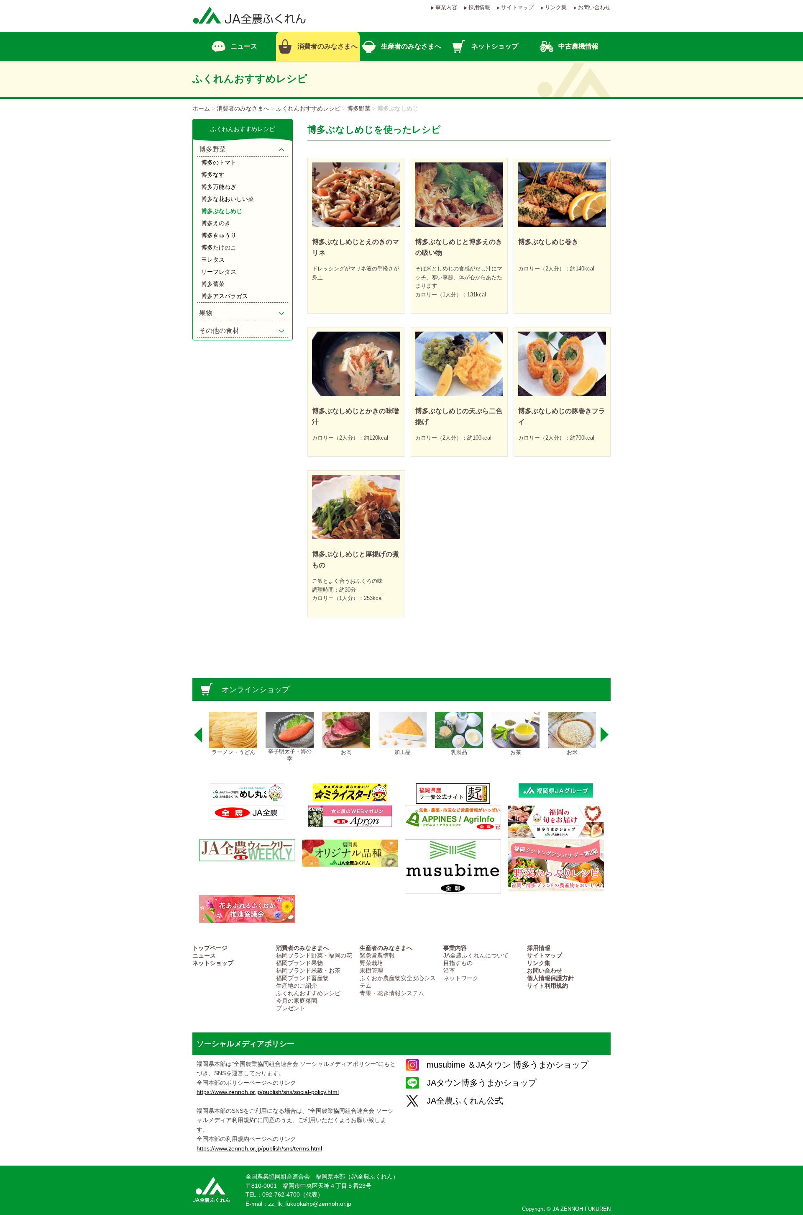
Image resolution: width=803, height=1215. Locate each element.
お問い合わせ (594, 7)
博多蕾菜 (213, 284)
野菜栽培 (371, 963)
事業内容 (446, 7)
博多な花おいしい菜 (227, 199)
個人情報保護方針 (550, 978)
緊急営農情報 (377, 955)
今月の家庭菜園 (296, 1001)
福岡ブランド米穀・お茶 (308, 971)
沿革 (449, 971)
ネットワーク (460, 978)
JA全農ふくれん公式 (465, 1100)
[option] (233, 734)
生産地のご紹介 (296, 986)
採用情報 (479, 7)
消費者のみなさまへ (243, 108)
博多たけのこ (218, 247)
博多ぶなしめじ (221, 211)
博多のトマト (218, 162)
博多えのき (215, 223)
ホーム (201, 108)
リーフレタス (218, 271)
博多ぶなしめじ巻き (548, 241)
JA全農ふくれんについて (476, 955)
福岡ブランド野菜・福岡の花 (314, 955)
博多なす (213, 174)
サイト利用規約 (547, 986)
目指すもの (458, 963)
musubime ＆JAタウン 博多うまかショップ (507, 1064)
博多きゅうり (218, 235)
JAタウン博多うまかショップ (482, 1082)
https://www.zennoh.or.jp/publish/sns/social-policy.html (268, 1092)
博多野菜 (359, 108)
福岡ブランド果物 (299, 963)
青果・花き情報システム (392, 993)
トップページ (210, 948)
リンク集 (556, 7)
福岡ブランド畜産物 (302, 978)
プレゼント (290, 1008)
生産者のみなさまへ (386, 948)
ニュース (204, 955)
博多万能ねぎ (218, 186)
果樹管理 (371, 971)
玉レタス (213, 259)
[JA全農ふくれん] (249, 27)
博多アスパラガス (224, 296)
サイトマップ (517, 7)
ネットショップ (212, 963)
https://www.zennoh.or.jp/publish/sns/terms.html (259, 1148)
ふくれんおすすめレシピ (308, 108)
